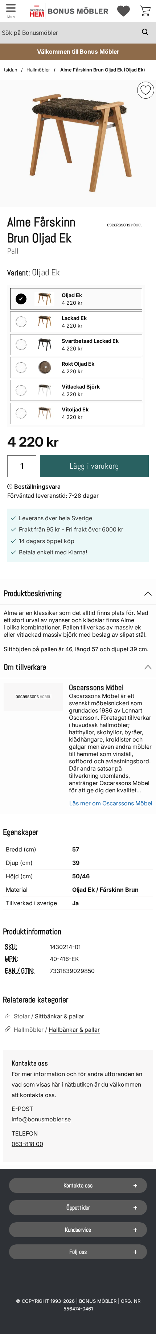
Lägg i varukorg (94, 466)
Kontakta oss (78, 1185)
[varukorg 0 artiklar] (145, 11)
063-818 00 (27, 1144)
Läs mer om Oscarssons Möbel (110, 803)
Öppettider (78, 1207)
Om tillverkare (25, 667)
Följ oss (78, 1252)
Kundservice (78, 1230)
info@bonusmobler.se (41, 1119)
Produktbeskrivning (33, 593)
